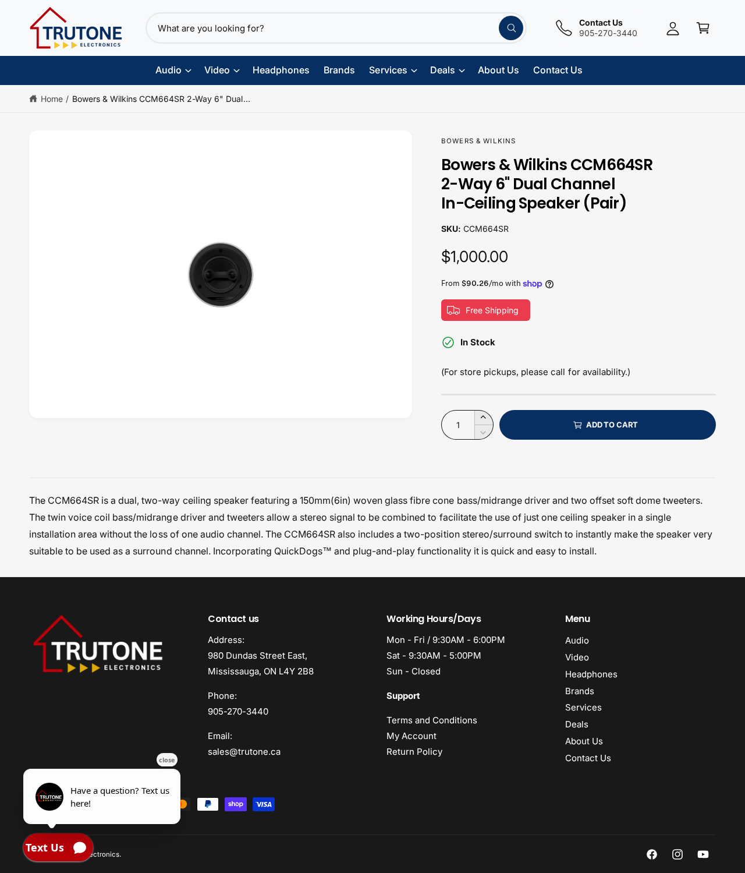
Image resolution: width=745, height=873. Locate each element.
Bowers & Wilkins (478, 141)
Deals (576, 724)
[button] (703, 28)
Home (52, 99)
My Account (411, 735)
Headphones (591, 674)
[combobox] (336, 28)
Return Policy (414, 751)
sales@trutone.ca (244, 751)
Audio (577, 640)
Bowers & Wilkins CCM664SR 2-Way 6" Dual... (161, 99)
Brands (579, 691)
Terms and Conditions (431, 720)
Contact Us (588, 758)
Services (583, 707)
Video (577, 657)
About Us (584, 741)
